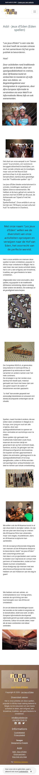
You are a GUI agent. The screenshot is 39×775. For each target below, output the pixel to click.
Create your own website (26, 2)
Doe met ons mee (19, 757)
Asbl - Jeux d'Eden (19, 752)
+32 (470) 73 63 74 (19, 720)
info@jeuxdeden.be (19, 717)
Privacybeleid (19, 735)
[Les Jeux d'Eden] (9, 11)
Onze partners (19, 754)
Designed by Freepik (19, 743)
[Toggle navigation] (35, 12)
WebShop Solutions (21, 762)
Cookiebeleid (19, 732)
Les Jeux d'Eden (19, 686)
